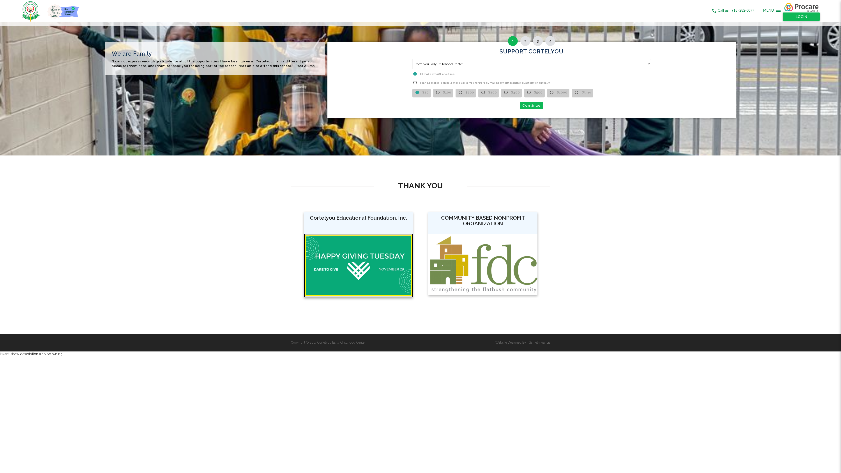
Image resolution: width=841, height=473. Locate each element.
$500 (538, 92)
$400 (515, 92)
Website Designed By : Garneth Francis (522, 342)
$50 (425, 92)
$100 (447, 92)
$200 (469, 92)
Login (801, 17)
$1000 (562, 92)
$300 (492, 92)
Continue (531, 106)
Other (586, 92)
